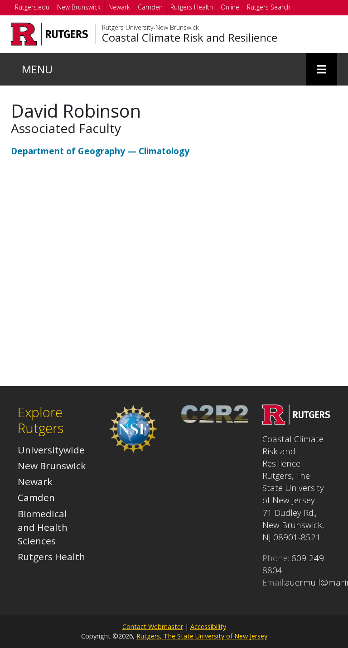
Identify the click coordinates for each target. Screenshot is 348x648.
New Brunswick (79, 7)
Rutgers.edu (32, 7)
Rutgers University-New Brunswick (150, 27)
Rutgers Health (191, 7)
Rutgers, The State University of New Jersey (201, 636)
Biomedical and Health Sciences (43, 527)
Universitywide (51, 449)
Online (230, 7)
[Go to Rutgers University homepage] (49, 34)
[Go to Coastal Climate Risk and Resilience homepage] (296, 421)
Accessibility (208, 626)
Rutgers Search (268, 7)
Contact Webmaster (152, 626)
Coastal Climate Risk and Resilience (189, 37)
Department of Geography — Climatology (100, 151)
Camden (150, 7)
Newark (119, 7)
